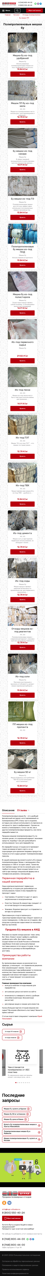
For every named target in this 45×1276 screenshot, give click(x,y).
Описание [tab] (8, 810)
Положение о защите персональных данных (20, 1265)
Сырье (7, 1024)
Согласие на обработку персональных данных (21, 1261)
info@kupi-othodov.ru (11, 1209)
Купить (22, 74)
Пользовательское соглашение (27, 1255)
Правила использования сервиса (15, 1269)
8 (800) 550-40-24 (25, 5)
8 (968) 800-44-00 (25, 2)
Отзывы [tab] (22, 810)
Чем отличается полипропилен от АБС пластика (19, 1069)
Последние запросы (13, 1098)
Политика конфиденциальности (15, 1273)
